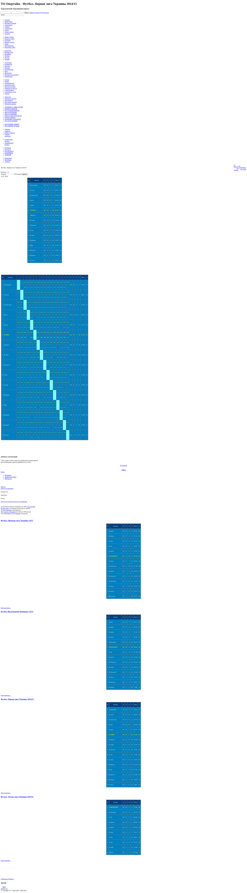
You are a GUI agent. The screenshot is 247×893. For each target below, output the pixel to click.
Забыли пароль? (35, 12)
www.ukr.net (31, 506)
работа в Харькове (10, 512)
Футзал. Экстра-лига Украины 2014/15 (17, 797)
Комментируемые (10, 477)
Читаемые (8, 475)
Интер (18, 513)
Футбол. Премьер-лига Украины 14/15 (17, 521)
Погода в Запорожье (20, 501)
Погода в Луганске (7, 501)
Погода (3, 487)
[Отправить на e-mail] (242, 167)
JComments (123, 465)
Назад (3, 472)
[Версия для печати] (236, 167)
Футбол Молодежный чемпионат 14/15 (17, 612)
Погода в (7, 488)
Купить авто (5, 508)
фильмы (9, 510)
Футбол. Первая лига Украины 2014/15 (17, 699)
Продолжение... (6, 608)
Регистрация (44, 12)
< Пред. (123, 470)
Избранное (8, 479)
